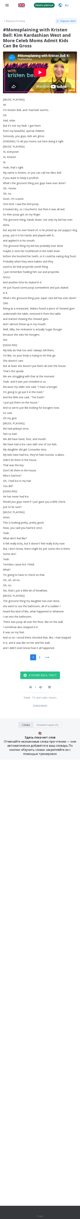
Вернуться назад (15, 21)
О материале (40, 705)
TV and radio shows (44, 697)
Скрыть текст (68, 20)
